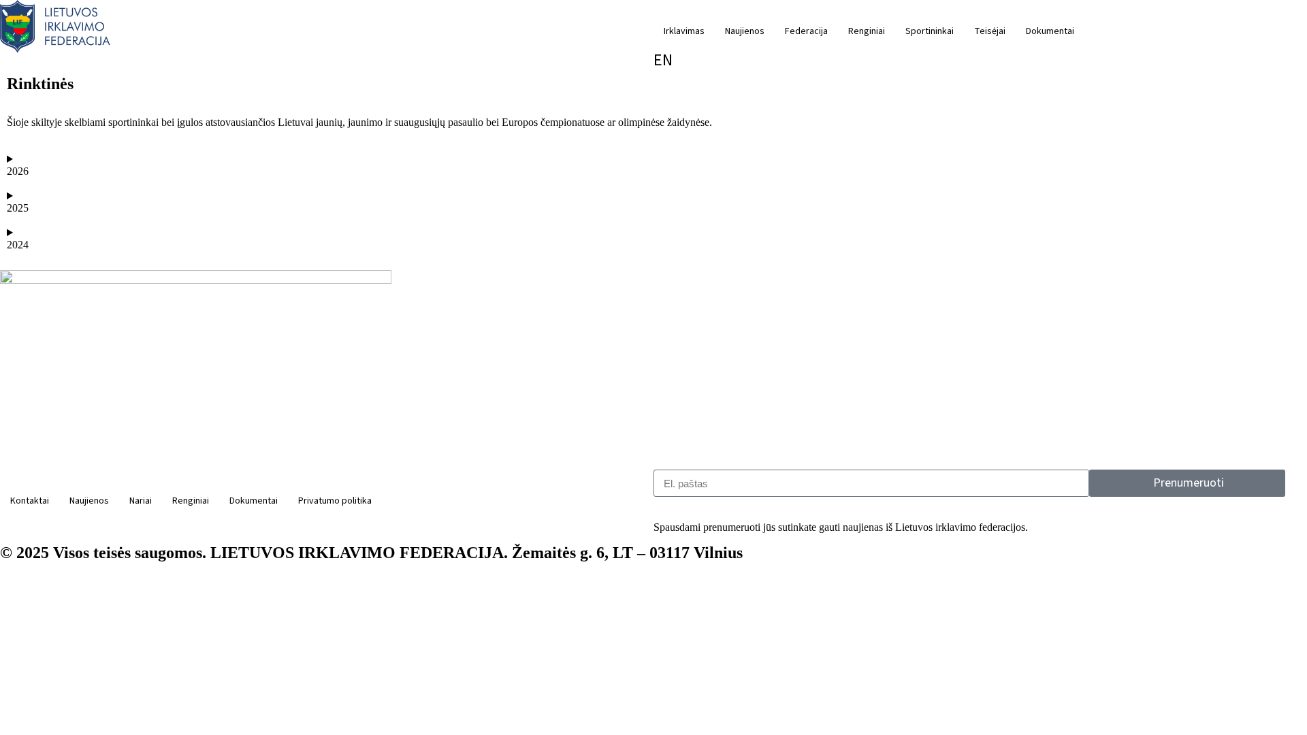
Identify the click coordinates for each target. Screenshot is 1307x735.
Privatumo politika (335, 501)
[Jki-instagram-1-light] (169, 527)
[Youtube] (333, 527)
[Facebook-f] (6, 527)
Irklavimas (684, 31)
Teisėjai (989, 31)
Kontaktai (29, 501)
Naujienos (744, 31)
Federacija (806, 31)
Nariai (140, 501)
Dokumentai (1050, 31)
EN (663, 60)
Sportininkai (929, 31)
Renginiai (866, 31)
